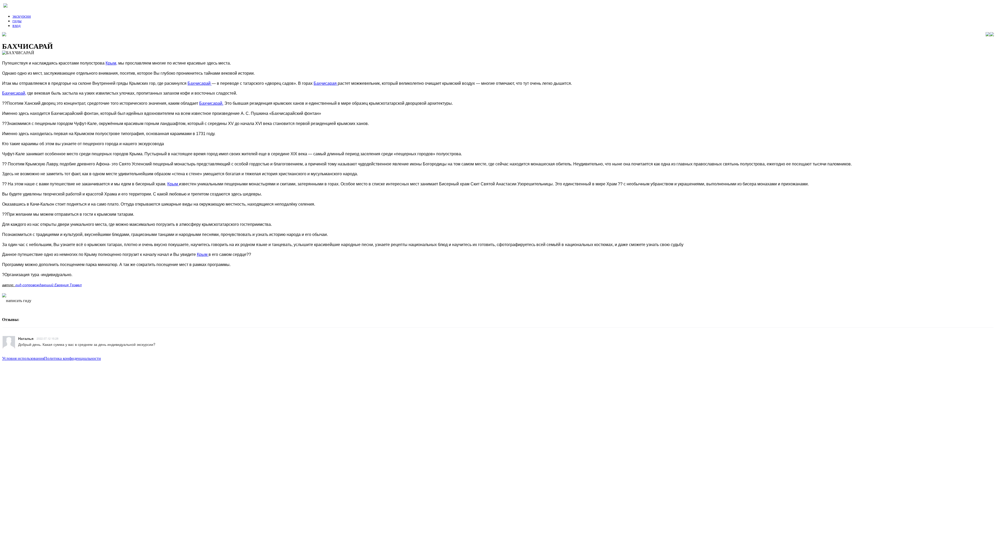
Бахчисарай (200, 83)
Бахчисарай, (14, 93)
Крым (173, 184)
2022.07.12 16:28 (47, 338)
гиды (17, 21)
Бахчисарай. (211, 103)
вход (16, 25)
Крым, (111, 63)
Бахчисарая (326, 83)
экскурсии (21, 16)
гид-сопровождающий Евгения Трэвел (48, 285)
